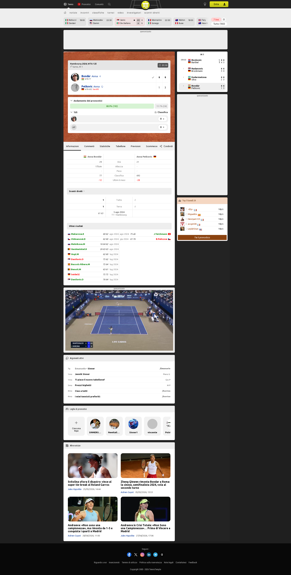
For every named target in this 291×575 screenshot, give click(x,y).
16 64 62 (104, 244)
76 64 (105, 279)
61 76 (132, 239)
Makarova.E (77, 234)
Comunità (99, 4)
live (216, 19)
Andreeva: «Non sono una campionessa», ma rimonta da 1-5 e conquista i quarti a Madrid (90, 528)
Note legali (168, 562)
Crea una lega (76, 429)
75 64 (105, 264)
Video (121, 12)
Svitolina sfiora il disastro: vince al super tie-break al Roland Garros (89, 483)
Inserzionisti (114, 562)
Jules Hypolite (75, 489)
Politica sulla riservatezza (150, 562)
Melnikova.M (78, 244)
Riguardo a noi (100, 562)
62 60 (105, 239)
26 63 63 (104, 249)
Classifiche (98, 12)
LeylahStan (193, 229)
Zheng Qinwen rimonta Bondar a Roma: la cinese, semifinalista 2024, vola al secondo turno (145, 484)
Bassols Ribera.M (80, 264)
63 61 (105, 269)
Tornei (110, 12)
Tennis (70, 4)
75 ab (132, 234)
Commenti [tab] (89, 146)
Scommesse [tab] (152, 146)
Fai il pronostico (202, 237)
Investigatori (134, 12)
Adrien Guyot (127, 492)
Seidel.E (75, 274)
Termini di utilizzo (129, 562)
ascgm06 (192, 224)
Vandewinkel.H (79, 249)
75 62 (105, 259)
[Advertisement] (146, 40)
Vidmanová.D (78, 239)
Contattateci (181, 562)
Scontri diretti (152, 12)
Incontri (84, 12)
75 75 (105, 274)
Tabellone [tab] (120, 146)
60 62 (105, 234)
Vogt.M (75, 254)
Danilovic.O (77, 259)
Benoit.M (76, 269)
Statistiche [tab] (105, 146)
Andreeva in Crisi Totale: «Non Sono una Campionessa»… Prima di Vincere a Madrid (145, 528)
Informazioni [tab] (72, 146)
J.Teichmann (160, 234)
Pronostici (86, 4)
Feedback (193, 562)
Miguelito (192, 214)
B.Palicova (161, 239)
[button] (109, 4)
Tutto (219, 23)
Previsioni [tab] (135, 146)
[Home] (65, 12)
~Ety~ (190, 209)
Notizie (73, 12)
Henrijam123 (194, 219)
